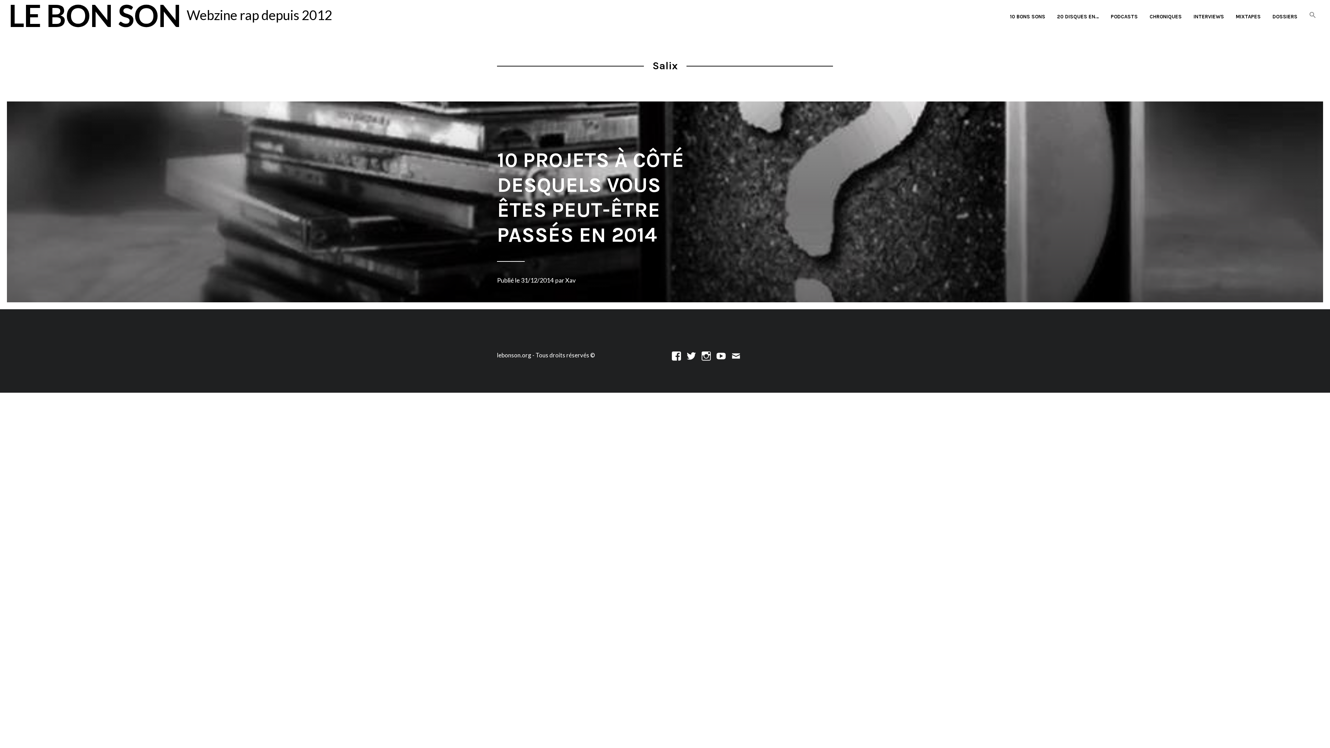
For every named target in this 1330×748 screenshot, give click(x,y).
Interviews (1209, 17)
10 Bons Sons (1027, 17)
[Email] (736, 355)
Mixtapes (1248, 17)
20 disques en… (1078, 17)
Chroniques (1166, 17)
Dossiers (1285, 17)
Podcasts (1124, 17)
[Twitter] (691, 355)
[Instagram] (706, 355)
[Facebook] (676, 355)
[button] (1312, 15)
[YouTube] (721, 355)
